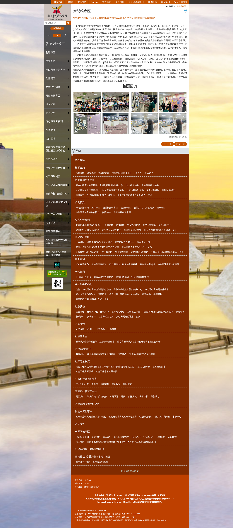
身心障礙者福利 (136, 2)
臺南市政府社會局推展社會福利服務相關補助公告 (99, 185)
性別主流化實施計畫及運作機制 (91, 416)
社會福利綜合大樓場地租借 (57, 242)
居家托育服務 (143, 242)
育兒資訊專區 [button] (53, 95)
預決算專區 (126, 207)
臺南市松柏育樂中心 (86, 391)
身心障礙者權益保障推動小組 (97, 289)
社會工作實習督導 (84, 371)
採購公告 (106, 212)
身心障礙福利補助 (150, 185)
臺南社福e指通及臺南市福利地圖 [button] (56, 253)
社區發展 (112, 329)
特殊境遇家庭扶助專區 (168, 264)
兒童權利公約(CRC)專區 (87, 230)
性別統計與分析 (162, 416)
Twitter (55, 43)
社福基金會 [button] (52, 159)
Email (63, 43)
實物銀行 (91, 316)
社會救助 (152, 2)
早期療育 (108, 225)
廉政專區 (161, 207)
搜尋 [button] (68, 23)
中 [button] (57, 35)
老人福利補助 (132, 185)
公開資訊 (80, 202)
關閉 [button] (78, 150)
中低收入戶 (148, 437)
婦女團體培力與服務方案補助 (123, 264)
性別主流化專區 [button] (54, 214)
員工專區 (149, 173)
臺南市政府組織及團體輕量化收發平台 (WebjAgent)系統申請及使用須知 (121, 441)
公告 (78, 289)
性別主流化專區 (83, 411)
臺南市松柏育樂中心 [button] (57, 193)
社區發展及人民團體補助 (88, 190)
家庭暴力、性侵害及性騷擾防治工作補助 (95, 195)
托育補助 (80, 242)
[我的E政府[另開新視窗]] (57, 265)
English (94, 2)
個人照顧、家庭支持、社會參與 (124, 294)
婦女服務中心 (82, 264)
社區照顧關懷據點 (140, 277)
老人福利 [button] (50, 112)
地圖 (123, 396)
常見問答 (50, 222)
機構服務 (157, 294)
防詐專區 (50, 52)
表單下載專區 (82, 431)
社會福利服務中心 (85, 349)
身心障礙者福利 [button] (54, 121)
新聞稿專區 (181, 6)
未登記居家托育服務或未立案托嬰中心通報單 (97, 247)
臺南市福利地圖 (100, 462)
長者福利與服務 (83, 277)
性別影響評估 (145, 416)
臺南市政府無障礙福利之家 (89, 299)
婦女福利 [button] (50, 104)
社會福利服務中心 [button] (55, 167)
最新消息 (155, 396)
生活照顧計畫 (82, 384)
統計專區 (95, 207)
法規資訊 (149, 207)
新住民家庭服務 (99, 264)
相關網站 (177, 416)
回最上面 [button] (180, 144)
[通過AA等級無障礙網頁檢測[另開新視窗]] (57, 273)
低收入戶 (136, 437)
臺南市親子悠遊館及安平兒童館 (137, 247)
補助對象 (105, 384)
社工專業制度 (82, 361)
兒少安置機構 (149, 225)
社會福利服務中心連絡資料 (142, 354)
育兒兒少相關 (82, 437)
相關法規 (127, 384)
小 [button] (49, 35)
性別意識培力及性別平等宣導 (123, 416)
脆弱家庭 (80, 354)
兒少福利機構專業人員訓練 (157, 230)
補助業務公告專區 (85, 180)
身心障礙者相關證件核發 (157, 289)
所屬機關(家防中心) (121, 173)
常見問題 (114, 396)
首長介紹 (80, 173)
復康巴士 (102, 294)
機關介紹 (80, 167)
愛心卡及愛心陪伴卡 (85, 294)
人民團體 (80, 324)
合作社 (90, 329)
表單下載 (143, 396)
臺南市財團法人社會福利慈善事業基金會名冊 (138, 341)
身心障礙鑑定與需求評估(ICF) (128, 289)
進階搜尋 (57, 28)
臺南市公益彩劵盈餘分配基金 (131, 195)
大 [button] (65, 35)
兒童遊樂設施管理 (132, 230)
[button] (87, 102)
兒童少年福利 (180, 2)
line (59, 43)
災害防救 (80, 312)
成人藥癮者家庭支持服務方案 (101, 354)
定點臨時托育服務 (139, 252)
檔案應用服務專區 (122, 212)
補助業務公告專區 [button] (55, 69)
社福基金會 (81, 336)
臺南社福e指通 (83, 462)
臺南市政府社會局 (57, 12)
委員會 (94, 384)
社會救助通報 (117, 312)
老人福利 (119, 2)
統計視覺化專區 (110, 207)
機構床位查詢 (122, 277)
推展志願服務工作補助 (113, 190)
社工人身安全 (143, 366)
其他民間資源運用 (124, 316)
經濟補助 (120, 225)
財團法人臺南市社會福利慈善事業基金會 (95, 341)
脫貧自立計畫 (133, 312)
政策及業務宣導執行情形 (88, 212)
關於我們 (80, 396)
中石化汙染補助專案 (86, 378)
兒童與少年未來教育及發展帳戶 (158, 312)
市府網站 (106, 2)
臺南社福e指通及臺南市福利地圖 (92, 456)
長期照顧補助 (168, 190)
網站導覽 (58, 2)
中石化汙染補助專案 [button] (57, 185)
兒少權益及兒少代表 (111, 230)
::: (45, 5)
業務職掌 (91, 173)
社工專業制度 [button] (53, 176)
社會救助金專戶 (106, 316)
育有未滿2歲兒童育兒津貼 (99, 242)
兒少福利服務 (133, 225)
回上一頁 (167, 144)
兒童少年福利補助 (135, 190)
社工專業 (80, 441)
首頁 (171, 6)
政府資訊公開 (82, 207)
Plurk (51, 43)
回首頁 (70, 2)
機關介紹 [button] (50, 61)
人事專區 (137, 173)
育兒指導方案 (121, 252)
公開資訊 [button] (50, 78)
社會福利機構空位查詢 (57, 204)
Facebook (47, 43)
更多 (150, 195)
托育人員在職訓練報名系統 (164, 252)
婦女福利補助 (152, 190)
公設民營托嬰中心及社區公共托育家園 (94, 252)
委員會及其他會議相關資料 (89, 225)
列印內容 (185, 11)
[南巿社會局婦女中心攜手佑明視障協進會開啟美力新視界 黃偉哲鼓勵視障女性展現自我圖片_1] (57, 283)
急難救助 (80, 316)
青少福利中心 (164, 225)
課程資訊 (102, 396)
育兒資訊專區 (82, 237)
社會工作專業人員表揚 (106, 371)
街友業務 (122, 354)
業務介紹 (91, 396)
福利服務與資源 (147, 264)
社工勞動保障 (158, 366)
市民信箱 (82, 2)
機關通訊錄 (103, 173)
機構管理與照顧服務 (103, 277)
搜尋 (46, 22)
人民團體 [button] (50, 138)
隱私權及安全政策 (130, 471)
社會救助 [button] (50, 130)
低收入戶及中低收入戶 (98, 312)
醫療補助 (180, 312)
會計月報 (138, 207)
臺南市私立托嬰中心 (124, 242)
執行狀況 (116, 384)
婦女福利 (165, 2)
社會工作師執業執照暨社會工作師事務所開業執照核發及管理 (105, 366)
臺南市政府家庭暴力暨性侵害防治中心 (57, 149)
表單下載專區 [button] (53, 231)
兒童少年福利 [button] (53, 87)
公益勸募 (100, 329)
